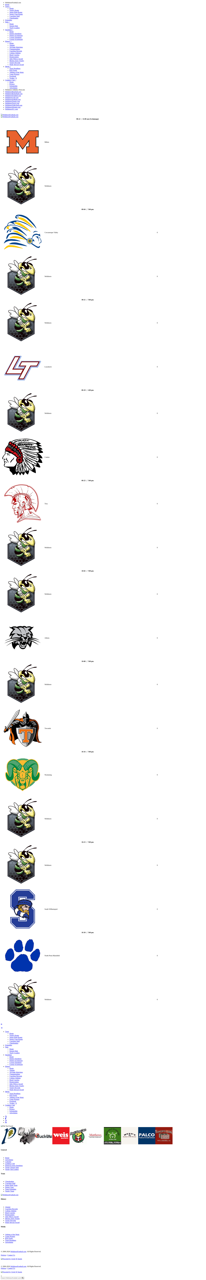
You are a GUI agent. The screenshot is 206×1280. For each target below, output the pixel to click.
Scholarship (13, 86)
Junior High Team (11, 1185)
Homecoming (14, 57)
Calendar (8, 1162)
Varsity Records (14, 63)
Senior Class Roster (16, 14)
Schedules (8, 20)
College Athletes (15, 53)
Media (8, 66)
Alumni (12, 45)
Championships (14, 49)
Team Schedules (10, 1189)
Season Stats (13, 26)
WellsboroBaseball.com (13, 92)
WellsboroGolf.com (11, 97)
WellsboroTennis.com (12, 101)
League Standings (15, 37)
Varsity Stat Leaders (12, 1169)
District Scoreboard (16, 35)
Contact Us (11, 1255)
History (8, 41)
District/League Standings (14, 1165)
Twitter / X (13, 78)
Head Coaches (14, 55)
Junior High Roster (15, 12)
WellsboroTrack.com (12, 103)
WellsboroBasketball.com (13, 94)
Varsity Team (9, 1191)
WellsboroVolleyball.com (13, 105)
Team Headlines (14, 68)
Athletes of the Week (16, 72)
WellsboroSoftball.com (13, 99)
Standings (9, 30)
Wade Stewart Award (16, 65)
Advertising (13, 88)
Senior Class (9, 1187)
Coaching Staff (14, 16)
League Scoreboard (16, 39)
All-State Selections (16, 47)
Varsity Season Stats (12, 1167)
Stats (7, 22)
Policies (3, 1255)
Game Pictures (14, 74)
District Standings (15, 34)
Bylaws (12, 84)
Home (7, 4)
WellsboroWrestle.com (12, 107)
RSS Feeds (13, 70)
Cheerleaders (13, 18)
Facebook (12, 76)
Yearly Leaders (14, 28)
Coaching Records (15, 51)
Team (7, 6)
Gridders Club (10, 80)
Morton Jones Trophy (16, 61)
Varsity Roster (14, 10)
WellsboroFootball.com (13, 3)
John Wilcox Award (16, 59)
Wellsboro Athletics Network (15, 90)
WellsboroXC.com (11, 109)
